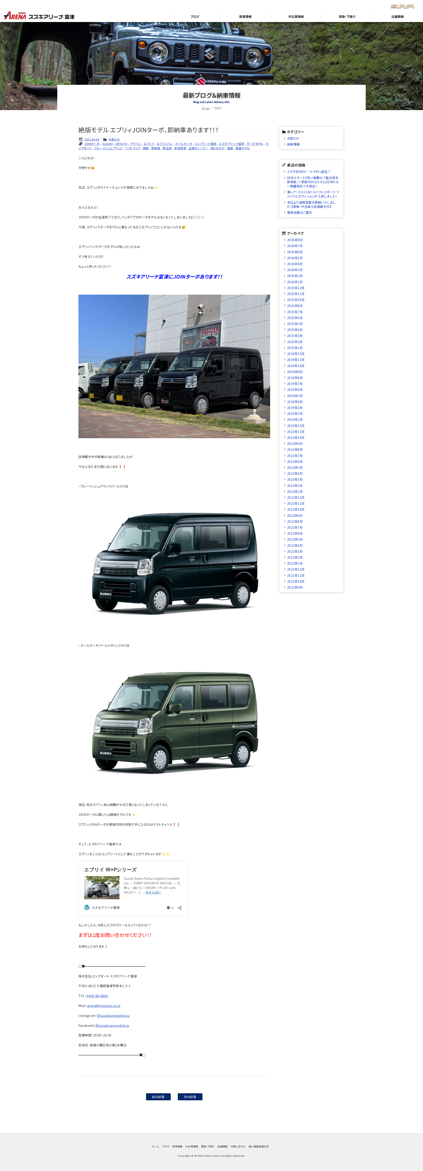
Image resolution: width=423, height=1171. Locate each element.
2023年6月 (295, 461)
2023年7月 (295, 455)
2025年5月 (295, 323)
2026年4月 (295, 264)
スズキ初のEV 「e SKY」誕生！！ (309, 171)
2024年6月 (295, 389)
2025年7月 (295, 312)
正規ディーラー (198, 148)
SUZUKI (107, 144)
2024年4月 (295, 401)
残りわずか (218, 148)
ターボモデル (255, 144)
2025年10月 (296, 299)
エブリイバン (165, 144)
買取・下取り (347, 16)
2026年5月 (295, 258)
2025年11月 (296, 294)
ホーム (205, 108)
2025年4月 (295, 329)
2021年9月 (295, 587)
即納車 (155, 148)
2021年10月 (296, 581)
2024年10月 (296, 366)
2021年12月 (296, 569)
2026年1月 (295, 282)
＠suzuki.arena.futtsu (112, 1025)
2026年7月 (295, 246)
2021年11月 (296, 575)
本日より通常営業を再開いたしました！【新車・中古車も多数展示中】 (311, 204)
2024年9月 (295, 371)
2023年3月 (295, 479)
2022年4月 (295, 545)
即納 (146, 148)
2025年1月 (295, 347)
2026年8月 (295, 240)
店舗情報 (397, 16)
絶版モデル (243, 148)
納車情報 (293, 144)
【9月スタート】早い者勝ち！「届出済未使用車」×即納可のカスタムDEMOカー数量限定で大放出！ (312, 181)
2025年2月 (295, 342)
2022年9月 (295, 515)
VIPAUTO (121, 144)
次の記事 (190, 1096)
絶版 (230, 148)
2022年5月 (295, 539)
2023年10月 (296, 437)
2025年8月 (295, 305)
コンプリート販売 (206, 144)
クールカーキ (183, 144)
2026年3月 (295, 270)
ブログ (194, 16)
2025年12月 (296, 288)
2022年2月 (295, 557)
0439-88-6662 (97, 995)
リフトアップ (132, 148)
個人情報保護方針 (259, 1146)
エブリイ (149, 144)
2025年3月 (295, 335)
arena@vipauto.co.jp (104, 1005)
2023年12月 (296, 425)
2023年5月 (295, 467)
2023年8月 (295, 449)
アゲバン (135, 144)
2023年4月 (295, 473)
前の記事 (158, 1096)
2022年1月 (295, 563)
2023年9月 (295, 443)
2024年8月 (295, 377)
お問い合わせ (238, 1146)
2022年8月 (295, 521)
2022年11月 (296, 503)
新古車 (167, 148)
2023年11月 (296, 431)
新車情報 (245, 16)
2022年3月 (295, 551)
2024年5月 (295, 395)
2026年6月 (295, 252)
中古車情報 (296, 16)
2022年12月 (296, 497)
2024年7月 (295, 383)
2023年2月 (295, 485)
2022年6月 (295, 533)
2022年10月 (296, 509)
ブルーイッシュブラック (108, 148)
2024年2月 (295, 413)
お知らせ (114, 139)
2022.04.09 (91, 139)
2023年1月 (295, 491)
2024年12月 (296, 353)
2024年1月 (295, 419)
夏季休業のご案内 (299, 212)
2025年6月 (295, 318)
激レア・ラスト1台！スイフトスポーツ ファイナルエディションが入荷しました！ (313, 194)
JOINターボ (92, 144)
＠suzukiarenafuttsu (113, 1015)
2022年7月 (295, 527)
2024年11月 (296, 359)
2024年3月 (295, 407)
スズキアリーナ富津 (231, 144)
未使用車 (180, 148)
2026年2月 (295, 275)
